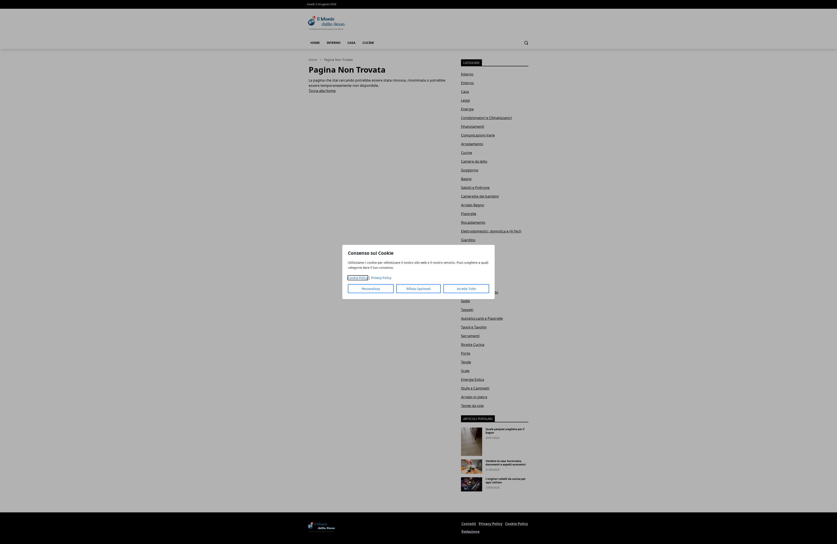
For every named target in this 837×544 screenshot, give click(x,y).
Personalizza (371, 289)
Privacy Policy (381, 278)
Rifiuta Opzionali (419, 289)
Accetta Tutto (466, 289)
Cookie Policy (358, 278)
